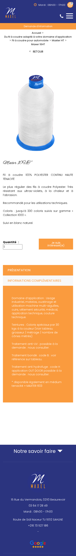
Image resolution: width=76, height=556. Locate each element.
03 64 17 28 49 (38, 506)
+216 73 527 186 (38, 526)
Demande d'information (38, 26)
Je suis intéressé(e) (55, 244)
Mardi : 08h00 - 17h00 (38, 512)
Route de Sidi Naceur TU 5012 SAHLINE (38, 519)
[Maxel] (38, 13)
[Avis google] (38, 542)
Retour (38, 51)
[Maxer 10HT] (38, 113)
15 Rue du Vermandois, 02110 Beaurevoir (38, 500)
